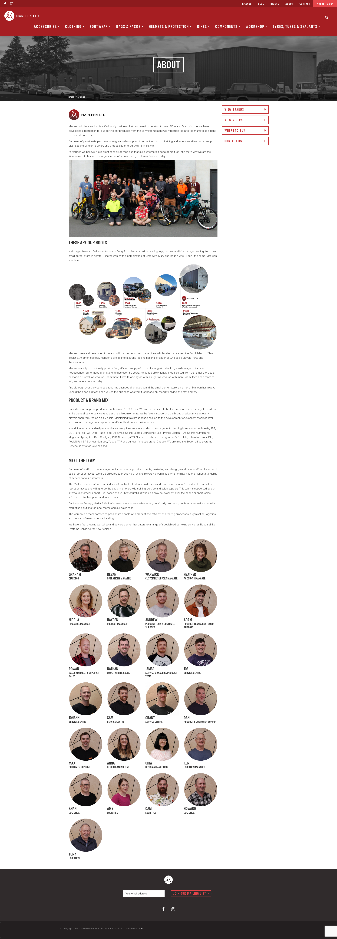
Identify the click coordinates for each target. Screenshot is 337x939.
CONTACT (304, 4)
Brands (247, 4)
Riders (274, 4)
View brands (234, 110)
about (289, 4)
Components (227, 26)
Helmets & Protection (169, 26)
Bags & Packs (129, 26)
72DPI (140, 928)
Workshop (255, 26)
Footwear (99, 26)
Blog (261, 4)
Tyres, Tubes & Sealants (295, 26)
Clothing (74, 26)
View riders (233, 120)
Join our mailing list (190, 894)
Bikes (202, 26)
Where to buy (325, 4)
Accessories (46, 26)
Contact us (233, 141)
